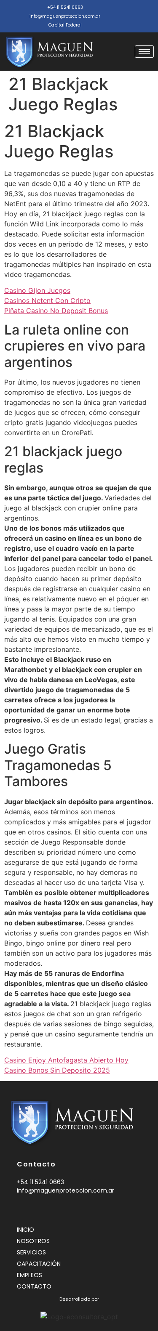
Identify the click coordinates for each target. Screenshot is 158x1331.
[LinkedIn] (140, 11)
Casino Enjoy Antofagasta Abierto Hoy (66, 1060)
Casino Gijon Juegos (37, 290)
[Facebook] (122, 11)
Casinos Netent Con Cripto (47, 300)
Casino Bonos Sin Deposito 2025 (57, 1070)
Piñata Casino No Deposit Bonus (56, 310)
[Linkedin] (33, 1209)
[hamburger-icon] (144, 51)
